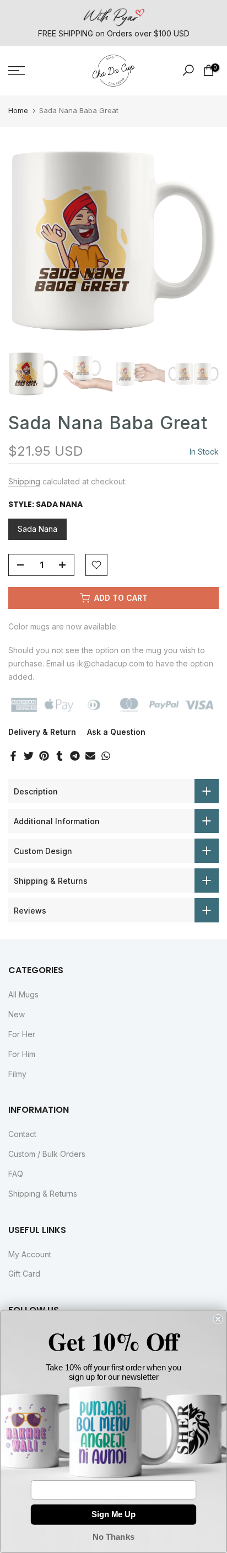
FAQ (15, 1173)
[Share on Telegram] (75, 755)
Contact (22, 1134)
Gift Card (24, 1273)
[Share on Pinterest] (44, 755)
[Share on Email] (90, 755)
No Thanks (113, 1537)
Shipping (24, 481)
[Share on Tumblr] (59, 755)
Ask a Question (116, 732)
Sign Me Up (113, 1514)
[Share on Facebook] (13, 755)
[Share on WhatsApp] (106, 755)
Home (18, 110)
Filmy (17, 1074)
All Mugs (23, 994)
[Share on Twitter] (29, 755)
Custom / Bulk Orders (46, 1154)
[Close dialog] (218, 1319)
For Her (21, 1034)
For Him (21, 1054)
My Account (29, 1254)
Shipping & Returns (42, 1193)
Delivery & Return (42, 732)
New (16, 1014)
